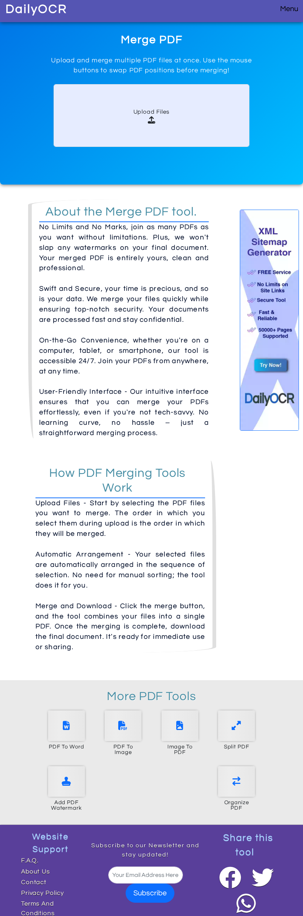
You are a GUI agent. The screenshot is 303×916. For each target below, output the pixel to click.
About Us (35, 871)
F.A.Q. (29, 860)
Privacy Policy (42, 893)
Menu (289, 9)
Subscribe (150, 893)
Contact (34, 882)
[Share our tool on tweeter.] (262, 878)
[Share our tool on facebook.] (230, 878)
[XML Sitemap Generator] (269, 320)
